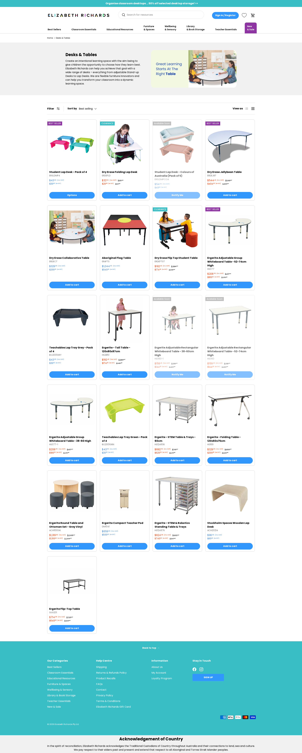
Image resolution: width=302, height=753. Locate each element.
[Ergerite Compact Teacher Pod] (124, 495)
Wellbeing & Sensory (170, 28)
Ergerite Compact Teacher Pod (122, 523)
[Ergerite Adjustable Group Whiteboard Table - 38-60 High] (72, 409)
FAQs (99, 684)
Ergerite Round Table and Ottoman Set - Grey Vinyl (66, 525)
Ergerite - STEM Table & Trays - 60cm (175, 439)
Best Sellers (54, 29)
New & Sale (250, 28)
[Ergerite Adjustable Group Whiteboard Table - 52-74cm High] (230, 230)
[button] (252, 15)
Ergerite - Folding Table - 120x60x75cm (224, 439)
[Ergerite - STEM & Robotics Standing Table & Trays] (177, 495)
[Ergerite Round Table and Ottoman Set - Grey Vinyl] (72, 495)
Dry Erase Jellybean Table (224, 172)
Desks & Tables (63, 38)
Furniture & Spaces (149, 28)
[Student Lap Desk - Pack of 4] (72, 144)
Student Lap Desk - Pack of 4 (68, 172)
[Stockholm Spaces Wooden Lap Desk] (230, 495)
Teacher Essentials (226, 29)
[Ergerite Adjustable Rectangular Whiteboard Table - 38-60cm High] (177, 320)
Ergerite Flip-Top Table (64, 609)
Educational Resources (120, 29)
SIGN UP (208, 677)
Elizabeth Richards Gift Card (113, 707)
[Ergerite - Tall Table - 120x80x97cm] (124, 320)
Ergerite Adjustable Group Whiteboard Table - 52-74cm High (226, 261)
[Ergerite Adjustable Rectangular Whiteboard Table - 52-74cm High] (230, 320)
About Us (157, 667)
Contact (101, 690)
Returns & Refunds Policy (111, 673)
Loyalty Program (161, 678)
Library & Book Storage (196, 28)
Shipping (101, 667)
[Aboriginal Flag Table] (124, 230)
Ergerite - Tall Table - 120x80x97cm (116, 349)
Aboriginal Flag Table (116, 258)
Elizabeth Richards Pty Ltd (67, 724)
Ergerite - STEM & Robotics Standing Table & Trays (172, 525)
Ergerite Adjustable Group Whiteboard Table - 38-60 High (70, 439)
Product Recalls (105, 678)
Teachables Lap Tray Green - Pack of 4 (124, 439)
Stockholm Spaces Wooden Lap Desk (228, 525)
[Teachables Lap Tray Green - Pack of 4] (124, 409)
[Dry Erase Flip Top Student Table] (177, 230)
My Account (158, 673)
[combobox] (161, 15)
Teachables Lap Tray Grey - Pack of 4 (71, 349)
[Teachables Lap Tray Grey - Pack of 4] (72, 320)
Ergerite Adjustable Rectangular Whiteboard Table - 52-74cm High (229, 351)
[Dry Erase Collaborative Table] (72, 230)
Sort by (72, 108)
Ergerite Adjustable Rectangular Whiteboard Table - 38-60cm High (176, 351)
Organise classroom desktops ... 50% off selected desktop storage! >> (152, 3)
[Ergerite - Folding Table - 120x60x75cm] (230, 409)
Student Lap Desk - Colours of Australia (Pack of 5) (174, 174)
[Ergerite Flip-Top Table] (72, 581)
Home (50, 38)
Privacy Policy (104, 695)
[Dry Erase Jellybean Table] (230, 144)
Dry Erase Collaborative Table (69, 258)
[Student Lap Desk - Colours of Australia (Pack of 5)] (177, 144)
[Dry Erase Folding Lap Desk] (124, 144)
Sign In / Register (225, 15)
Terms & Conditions (108, 701)
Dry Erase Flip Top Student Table (176, 258)
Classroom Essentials (83, 29)
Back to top (149, 647)
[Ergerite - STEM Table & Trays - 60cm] (177, 409)
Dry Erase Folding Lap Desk (119, 172)
